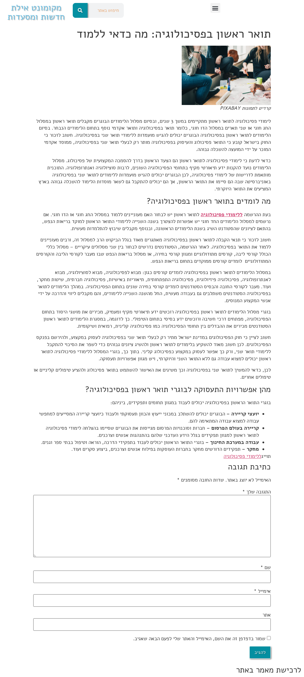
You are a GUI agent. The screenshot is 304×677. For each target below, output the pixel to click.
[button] (215, 8)
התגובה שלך (256, 491)
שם (265, 567)
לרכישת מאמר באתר (268, 670)
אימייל (262, 591)
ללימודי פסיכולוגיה (222, 214)
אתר (266, 614)
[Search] (80, 10)
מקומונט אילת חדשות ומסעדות (36, 12)
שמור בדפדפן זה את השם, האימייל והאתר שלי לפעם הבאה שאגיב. (199, 638)
